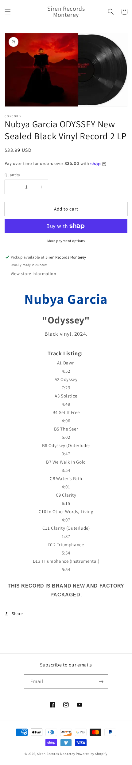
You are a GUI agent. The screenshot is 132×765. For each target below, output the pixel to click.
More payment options (66, 240)
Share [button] (17, 613)
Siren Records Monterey (56, 754)
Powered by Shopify (91, 754)
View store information (33, 273)
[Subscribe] (101, 681)
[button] (7, 11)
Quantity (12, 174)
